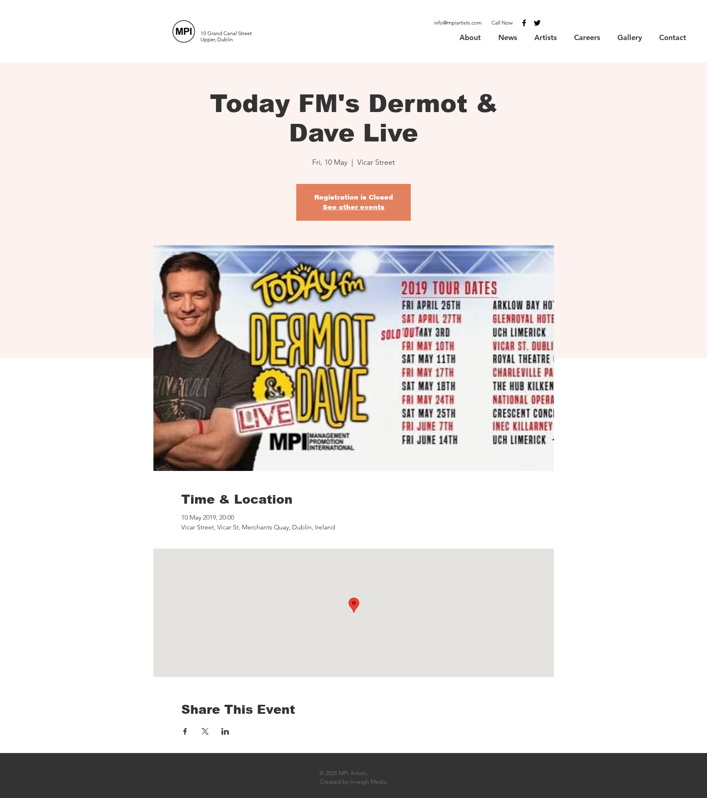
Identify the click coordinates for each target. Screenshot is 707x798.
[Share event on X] (205, 731)
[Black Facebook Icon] (524, 22)
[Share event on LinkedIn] (225, 731)
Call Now (502, 23)
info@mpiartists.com (458, 23)
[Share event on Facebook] (185, 731)
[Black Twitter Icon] (537, 22)
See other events (354, 207)
